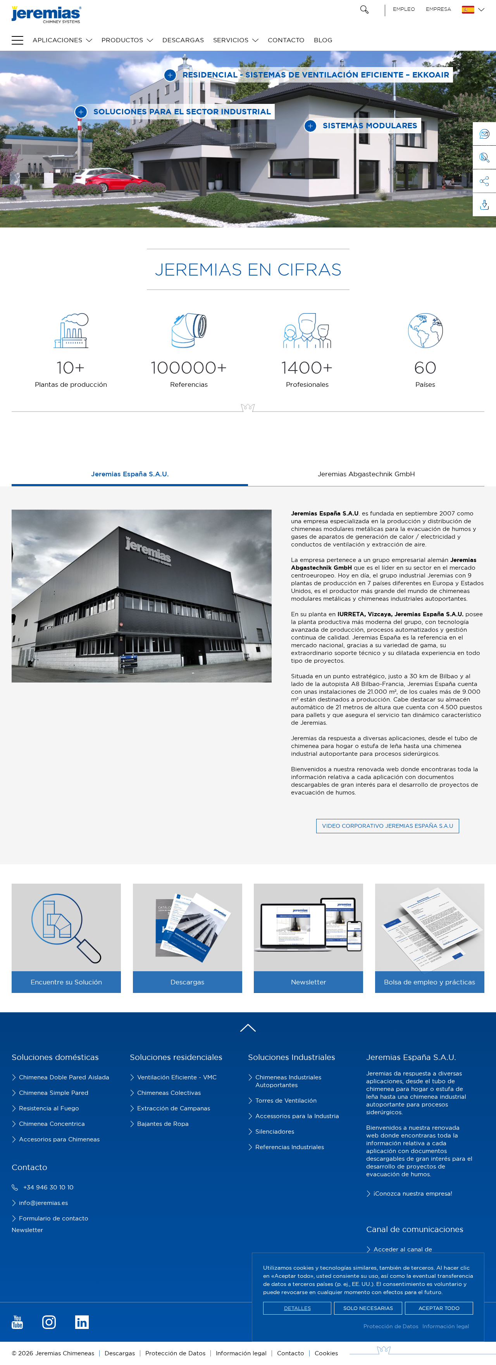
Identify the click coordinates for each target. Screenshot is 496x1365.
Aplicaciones (57, 40)
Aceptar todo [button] (439, 1308)
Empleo (404, 9)
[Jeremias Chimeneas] (46, 14)
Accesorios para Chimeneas (59, 1139)
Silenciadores (274, 1131)
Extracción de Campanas (173, 1108)
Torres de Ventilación (286, 1100)
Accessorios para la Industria (297, 1116)
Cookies (326, 1353)
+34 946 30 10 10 (48, 1187)
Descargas (183, 40)
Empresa (438, 9)
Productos (122, 40)
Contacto (286, 40)
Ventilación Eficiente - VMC (177, 1077)
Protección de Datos (390, 1326)
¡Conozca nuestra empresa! (413, 1193)
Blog (323, 40)
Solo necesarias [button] (368, 1308)
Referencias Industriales (289, 1147)
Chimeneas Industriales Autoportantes (288, 1081)
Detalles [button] (297, 1308)
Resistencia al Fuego (49, 1108)
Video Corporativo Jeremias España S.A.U (387, 825)
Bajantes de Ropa (163, 1123)
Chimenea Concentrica (52, 1123)
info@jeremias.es (43, 1202)
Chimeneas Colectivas (169, 1092)
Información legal (445, 1326)
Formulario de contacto (53, 1218)
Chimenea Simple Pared (53, 1092)
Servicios (230, 40)
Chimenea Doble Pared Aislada (64, 1077)
